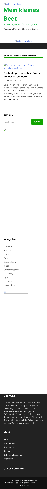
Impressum (8, 459)
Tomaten (8, 281)
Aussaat (7, 250)
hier (31, 423)
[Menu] (5, 46)
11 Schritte (8, 246)
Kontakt (7, 451)
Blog (6, 439)
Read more (14, 99)
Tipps (6, 277)
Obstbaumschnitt (11, 269)
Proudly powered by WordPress (17, 483)
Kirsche (7, 266)
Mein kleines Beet (31, 480)
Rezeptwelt (9, 447)
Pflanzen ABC (10, 443)
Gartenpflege (10, 262)
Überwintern (9, 285)
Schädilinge (9, 273)
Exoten (7, 258)
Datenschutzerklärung (14, 455)
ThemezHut (24, 485)
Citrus (6, 254)
